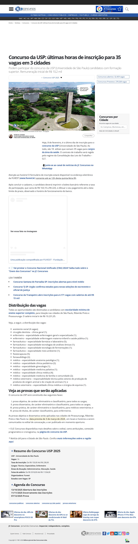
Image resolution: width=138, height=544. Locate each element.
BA (39, 18)
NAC (20, 18)
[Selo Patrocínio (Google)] (109, 9)
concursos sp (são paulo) (51, 503)
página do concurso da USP (53, 431)
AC (25, 18)
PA (73, 18)
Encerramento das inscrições (31, 492)
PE (84, 18)
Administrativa (33, 469)
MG (69, 18)
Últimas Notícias (38, 15)
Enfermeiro (41, 466)
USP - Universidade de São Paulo (25, 456)
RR (104, 18)
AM (35, 18)
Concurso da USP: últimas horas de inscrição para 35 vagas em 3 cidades (54, 23)
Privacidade (50, 534)
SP (111, 18)
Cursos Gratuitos (99, 15)
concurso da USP (50, 145)
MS (65, 18)
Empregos (72, 15)
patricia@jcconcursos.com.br (24, 136)
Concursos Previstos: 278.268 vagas (112, 82)
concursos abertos (33, 503)
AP (32, 18)
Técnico (21, 466)
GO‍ (53, 18)
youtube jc (84, 15)
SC (108, 18)
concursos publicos (16, 503)
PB (77, 18)
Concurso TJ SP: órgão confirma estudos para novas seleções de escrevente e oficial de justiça (51, 288)
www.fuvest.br (27, 178)
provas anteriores (69, 503)
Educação (45, 469)
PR (80, 18)
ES (50, 18)
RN (93, 18)
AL (28, 18)
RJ (90, 18)
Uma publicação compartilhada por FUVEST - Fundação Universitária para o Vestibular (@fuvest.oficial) (58, 260)
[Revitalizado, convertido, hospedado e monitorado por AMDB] (127, 540)
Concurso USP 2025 (50, 77)
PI (87, 18)
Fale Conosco (27, 534)
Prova (20, 495)
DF (46, 18)
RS (97, 18)
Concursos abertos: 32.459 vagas (111, 77)
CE (43, 18)
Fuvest (27, 475)
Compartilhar (89, 135)
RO (100, 18)
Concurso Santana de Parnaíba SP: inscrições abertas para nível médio (48, 281)
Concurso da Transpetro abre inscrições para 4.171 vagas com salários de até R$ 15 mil (53, 296)
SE (114, 18)
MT (61, 18)
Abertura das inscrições (29, 489)
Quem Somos (14, 534)
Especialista (30, 466)
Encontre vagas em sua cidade (109, 123)
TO (118, 18)
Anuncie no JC (39, 534)
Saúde (52, 469)
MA (57, 18)
